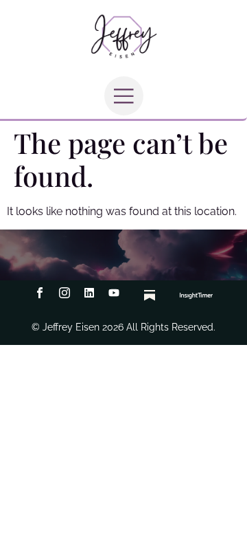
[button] (123, 95)
